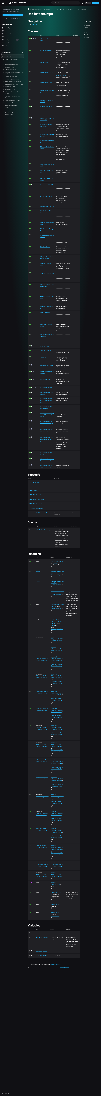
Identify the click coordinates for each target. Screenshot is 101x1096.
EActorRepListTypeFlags (43, 529)
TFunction (54, 563)
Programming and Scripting (12, 79)
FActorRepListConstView (46, 72)
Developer (33, 9)
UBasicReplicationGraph (46, 365)
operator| (53, 794)
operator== (54, 882)
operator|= (54, 828)
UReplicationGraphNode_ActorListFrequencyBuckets (47, 400)
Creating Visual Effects (11, 76)
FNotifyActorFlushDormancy (36, 499)
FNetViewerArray (33, 490)
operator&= (54, 691)
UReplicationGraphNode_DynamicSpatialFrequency (47, 439)
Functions (87, 35)
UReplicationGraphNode (46, 387)
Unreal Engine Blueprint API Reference (12, 106)
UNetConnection (55, 884)
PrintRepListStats (56, 904)
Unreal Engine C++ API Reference (14, 110)
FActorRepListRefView (62, 75)
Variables (86, 37)
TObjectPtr (39, 951)
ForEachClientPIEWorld (57, 561)
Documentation (39, 9)
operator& (54, 657)
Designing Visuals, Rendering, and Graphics (14, 73)
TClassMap (43, 357)
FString (38, 581)
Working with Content (10, 67)
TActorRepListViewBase (46, 350)
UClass (38, 571)
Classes (86, 27)
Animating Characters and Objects (14, 84)
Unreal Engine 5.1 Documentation (10, 59)
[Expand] (3, 62)
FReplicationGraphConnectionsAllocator (39, 512)
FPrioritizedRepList (45, 247)
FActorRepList (44, 62)
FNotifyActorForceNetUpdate (37, 504)
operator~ (54, 862)
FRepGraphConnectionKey (36, 508)
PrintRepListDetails (56, 892)
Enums (85, 32)
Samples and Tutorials (10, 103)
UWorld (56, 565)
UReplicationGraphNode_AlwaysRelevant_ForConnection (47, 414)
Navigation (87, 25)
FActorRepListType (34, 482)
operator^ (54, 725)
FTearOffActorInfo (45, 346)
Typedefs (86, 30)
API (29, 24)
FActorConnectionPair (46, 50)
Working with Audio (10, 86)
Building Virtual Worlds (10, 69)
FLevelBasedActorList (46, 196)
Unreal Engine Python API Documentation (11, 113)
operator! (53, 637)
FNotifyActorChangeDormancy (37, 494)
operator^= (54, 759)
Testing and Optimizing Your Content (12, 96)
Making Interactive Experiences (13, 81)
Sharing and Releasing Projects (13, 100)
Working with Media (10, 89)
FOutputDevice (55, 916)
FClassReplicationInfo (46, 106)
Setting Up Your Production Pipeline (12, 92)
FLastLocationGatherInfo (46, 184)
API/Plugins (35, 24)
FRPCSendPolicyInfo (45, 312)
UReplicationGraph (45, 379)
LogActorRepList (55, 620)
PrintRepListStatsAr (56, 912)
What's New (8, 62)
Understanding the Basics (11, 64)
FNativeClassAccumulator (47, 206)
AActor (45, 951)
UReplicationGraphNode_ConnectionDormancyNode (47, 422)
